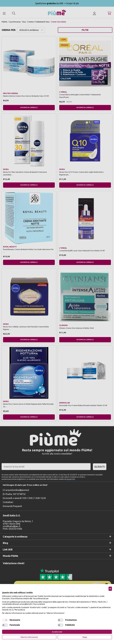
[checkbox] (5, 620)
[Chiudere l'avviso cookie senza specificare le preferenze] (110, 589)
